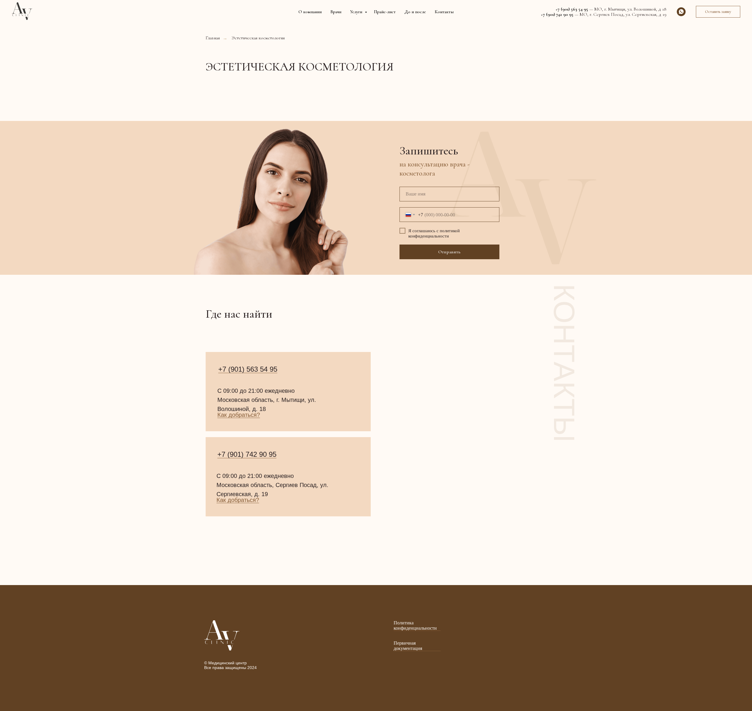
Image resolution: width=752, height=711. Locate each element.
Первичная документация (408, 646)
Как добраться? (238, 415)
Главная (213, 38)
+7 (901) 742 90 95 (246, 454)
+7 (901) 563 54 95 (247, 369)
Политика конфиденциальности (415, 625)
